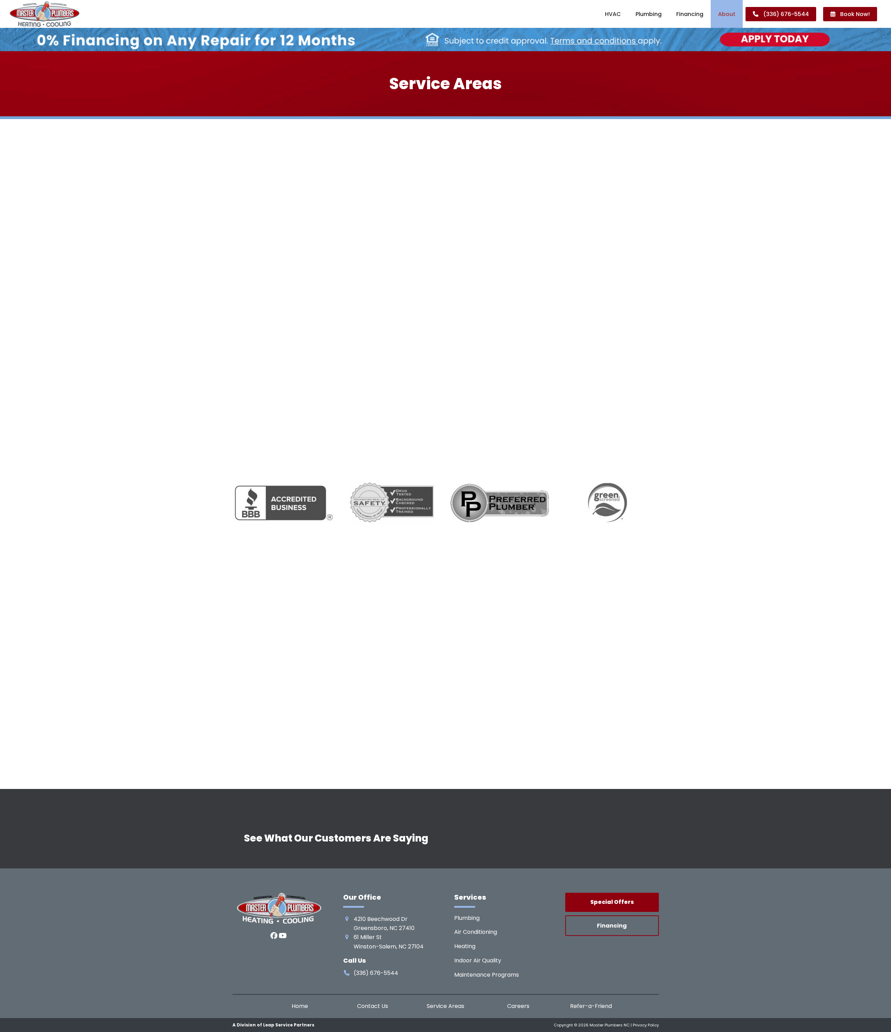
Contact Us (372, 1006)
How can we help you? (569, 366)
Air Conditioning (475, 932)
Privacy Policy (646, 1025)
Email (549, 330)
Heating (464, 946)
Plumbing (467, 918)
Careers (518, 1006)
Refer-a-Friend (591, 1006)
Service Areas (445, 1006)
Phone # (605, 330)
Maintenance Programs (486, 975)
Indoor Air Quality (477, 960)
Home (300, 1006)
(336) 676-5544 (409, 324)
